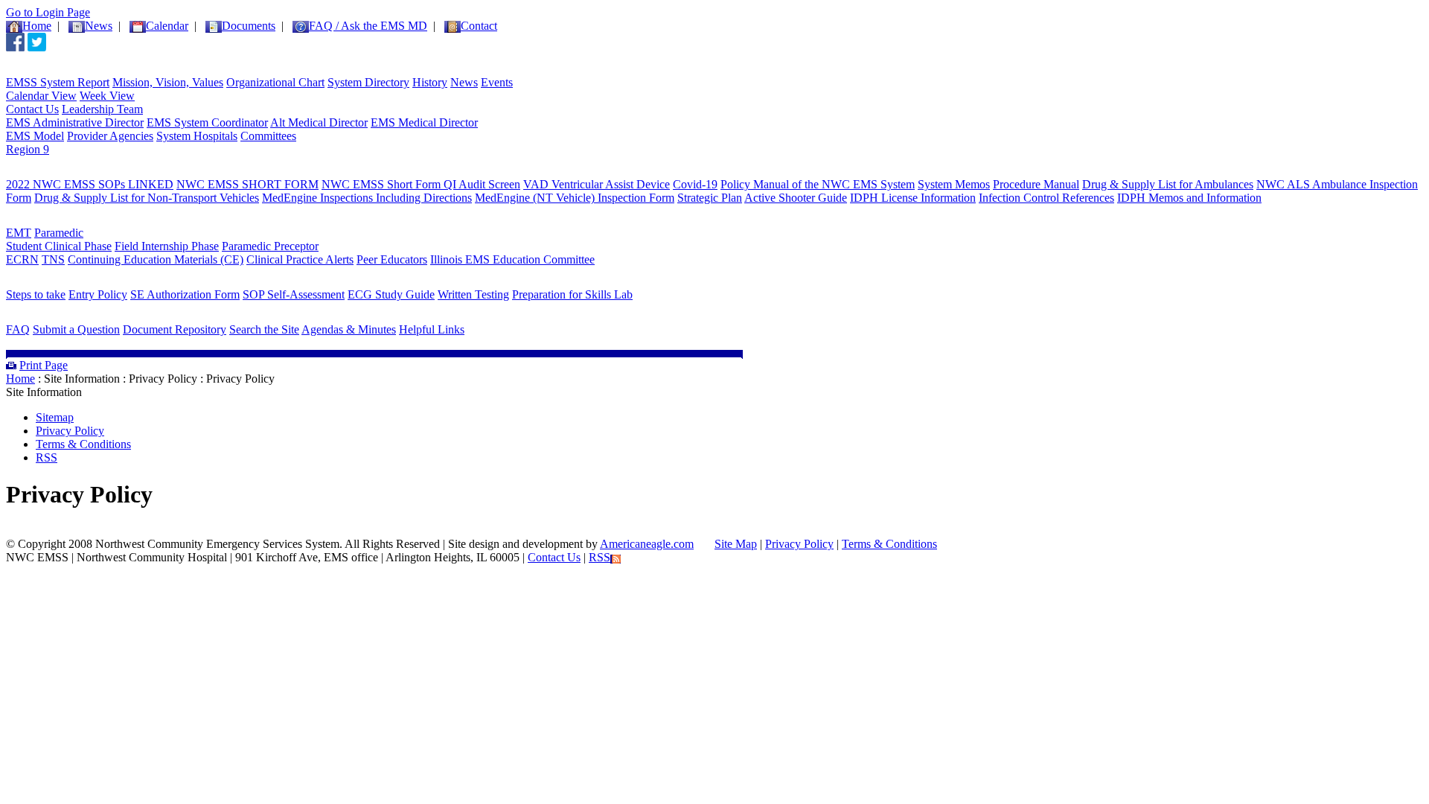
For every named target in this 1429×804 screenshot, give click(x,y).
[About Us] (47, 72)
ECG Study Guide (391, 294)
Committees (268, 136)
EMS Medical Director (424, 122)
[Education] (50, 222)
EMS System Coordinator (207, 122)
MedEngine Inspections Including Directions (367, 197)
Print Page (43, 365)
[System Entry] (60, 284)
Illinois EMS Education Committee (512, 259)
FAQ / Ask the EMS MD (368, 25)
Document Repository (174, 329)
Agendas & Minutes (348, 329)
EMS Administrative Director (75, 122)
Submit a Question (76, 329)
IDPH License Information (913, 197)
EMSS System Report (57, 82)
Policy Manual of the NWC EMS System (817, 184)
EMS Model (35, 136)
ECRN (22, 259)
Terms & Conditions (83, 444)
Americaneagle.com (647, 543)
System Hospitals (196, 136)
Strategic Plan (709, 197)
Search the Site (264, 329)
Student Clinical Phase (59, 246)
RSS (46, 457)
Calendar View (41, 95)
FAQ (18, 329)
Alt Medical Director (319, 122)
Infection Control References (1046, 197)
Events (497, 82)
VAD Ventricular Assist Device (596, 184)
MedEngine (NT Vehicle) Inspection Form (574, 197)
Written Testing (473, 294)
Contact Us (32, 109)
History (429, 82)
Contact (479, 25)
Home (36, 25)
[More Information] (73, 319)
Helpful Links (431, 329)
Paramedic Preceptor (270, 246)
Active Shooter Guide (795, 197)
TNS (53, 259)
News (464, 82)
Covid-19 (695, 184)
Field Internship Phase (167, 246)
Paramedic (58, 232)
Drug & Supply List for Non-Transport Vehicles (146, 197)
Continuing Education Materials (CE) (155, 259)
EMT (18, 232)
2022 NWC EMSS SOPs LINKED (89, 184)
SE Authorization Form (185, 294)
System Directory (368, 82)
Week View (107, 95)
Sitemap (55, 417)
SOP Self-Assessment (294, 294)
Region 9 (27, 149)
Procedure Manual (1036, 184)
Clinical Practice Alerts (300, 259)
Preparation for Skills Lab (572, 294)
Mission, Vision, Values (167, 82)
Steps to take (35, 294)
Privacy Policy (70, 430)
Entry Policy (97, 294)
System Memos (954, 184)
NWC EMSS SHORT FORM (247, 184)
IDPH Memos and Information (1189, 197)
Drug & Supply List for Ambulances (1167, 184)
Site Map (735, 543)
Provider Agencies (110, 136)
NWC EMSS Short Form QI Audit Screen (421, 184)
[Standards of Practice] (88, 174)
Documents (248, 25)
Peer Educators (392, 259)
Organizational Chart (275, 82)
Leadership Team (102, 109)
